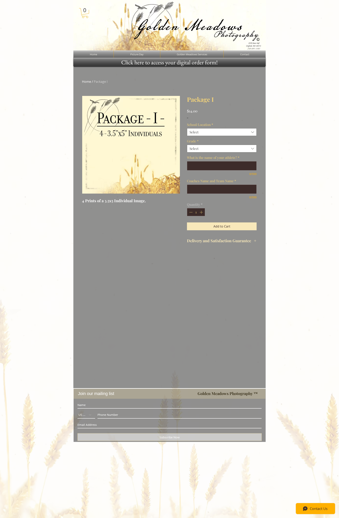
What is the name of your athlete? (213, 158)
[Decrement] (190, 212)
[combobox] (222, 132)
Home (86, 81)
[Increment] (202, 212)
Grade (193, 141)
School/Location (200, 125)
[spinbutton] (196, 212)
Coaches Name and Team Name (211, 181)
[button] (85, 13)
